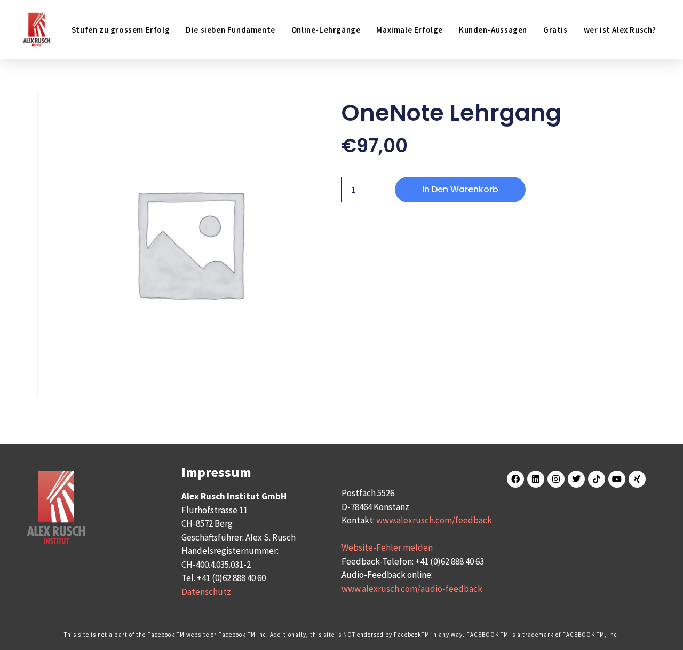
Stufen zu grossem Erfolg (121, 30)
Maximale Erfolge (409, 30)
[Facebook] (515, 479)
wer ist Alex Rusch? (620, 30)
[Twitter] (576, 479)
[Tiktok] (596, 479)
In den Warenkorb (460, 189)
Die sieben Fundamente (230, 30)
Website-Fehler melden (387, 547)
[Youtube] (616, 479)
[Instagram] (556, 479)
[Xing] (637, 479)
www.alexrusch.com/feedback (434, 520)
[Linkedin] (535, 479)
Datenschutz (206, 592)
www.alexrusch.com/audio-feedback (412, 588)
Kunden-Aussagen (493, 30)
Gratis (555, 30)
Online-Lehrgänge (326, 30)
